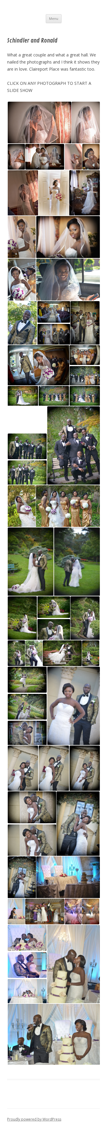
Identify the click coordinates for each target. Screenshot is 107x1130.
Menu (53, 18)
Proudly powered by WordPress (34, 1119)
